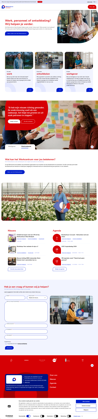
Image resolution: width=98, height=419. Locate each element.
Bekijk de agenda (59, 269)
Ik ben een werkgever (21, 239)
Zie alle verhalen (28, 121)
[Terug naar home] (7, 6)
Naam (8, 295)
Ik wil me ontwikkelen (32, 239)
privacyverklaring (22, 343)
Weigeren (86, 409)
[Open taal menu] (95, 2)
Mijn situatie (31, 295)
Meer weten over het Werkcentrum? (16, 33)
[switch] (42, 416)
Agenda (53, 383)
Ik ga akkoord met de (17, 343)
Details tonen (77, 416)
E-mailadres (9, 329)
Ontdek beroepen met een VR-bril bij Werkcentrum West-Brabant (28, 235)
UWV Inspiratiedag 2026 (69, 246)
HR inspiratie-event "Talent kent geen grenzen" (72, 259)
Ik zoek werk (41, 239)
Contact (39, 1)
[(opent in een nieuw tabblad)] (11, 360)
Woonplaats (9, 335)
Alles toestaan (86, 401)
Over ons (53, 375)
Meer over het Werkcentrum (14, 172)
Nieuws (53, 379)
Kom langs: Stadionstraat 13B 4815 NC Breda (34, 380)
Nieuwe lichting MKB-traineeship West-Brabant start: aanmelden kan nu (29, 259)
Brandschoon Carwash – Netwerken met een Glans (75, 235)
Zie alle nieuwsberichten (16, 269)
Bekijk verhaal (14, 121)
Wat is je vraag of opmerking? (13, 301)
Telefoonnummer (10, 323)
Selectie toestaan (86, 405)
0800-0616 (27, 382)
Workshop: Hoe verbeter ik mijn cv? (27, 246)
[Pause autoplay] (92, 146)
